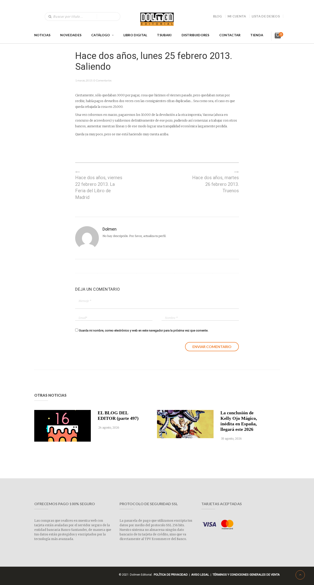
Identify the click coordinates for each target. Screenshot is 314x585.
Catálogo (100, 35)
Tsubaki (164, 35)
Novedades (70, 35)
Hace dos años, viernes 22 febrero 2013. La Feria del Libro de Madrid (98, 187)
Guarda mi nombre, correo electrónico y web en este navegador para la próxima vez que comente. (143, 330)
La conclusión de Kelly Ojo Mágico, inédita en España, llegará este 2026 (238, 421)
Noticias (42, 35)
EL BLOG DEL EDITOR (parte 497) (118, 415)
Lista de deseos (266, 16)
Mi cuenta (237, 16)
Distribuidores (195, 35)
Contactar (230, 35)
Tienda (256, 35)
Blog (217, 16)
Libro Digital (135, 35)
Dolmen (110, 229)
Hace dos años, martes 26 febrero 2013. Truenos (215, 184)
